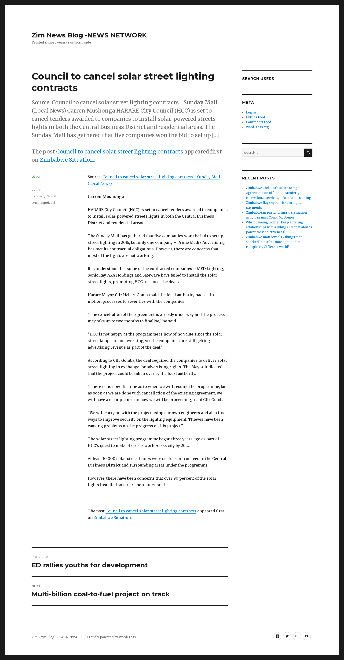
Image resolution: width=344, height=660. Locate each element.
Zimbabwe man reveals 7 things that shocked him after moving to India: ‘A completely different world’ (275, 242)
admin (36, 189)
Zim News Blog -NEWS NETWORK (89, 35)
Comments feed (258, 122)
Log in (251, 112)
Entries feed (255, 117)
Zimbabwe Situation (67, 159)
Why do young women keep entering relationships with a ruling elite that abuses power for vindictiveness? (279, 227)
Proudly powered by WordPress (111, 637)
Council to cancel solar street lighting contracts (119, 151)
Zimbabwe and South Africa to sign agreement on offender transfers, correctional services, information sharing (278, 193)
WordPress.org (257, 127)
